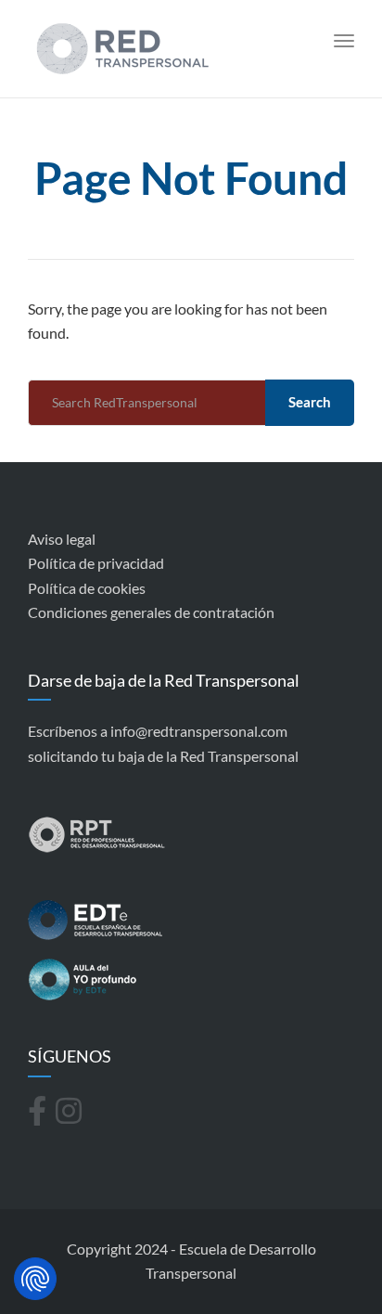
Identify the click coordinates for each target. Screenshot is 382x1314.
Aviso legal (62, 539)
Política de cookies (87, 588)
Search (309, 401)
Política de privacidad (96, 563)
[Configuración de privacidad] (35, 1278)
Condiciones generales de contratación (151, 612)
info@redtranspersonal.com (198, 731)
